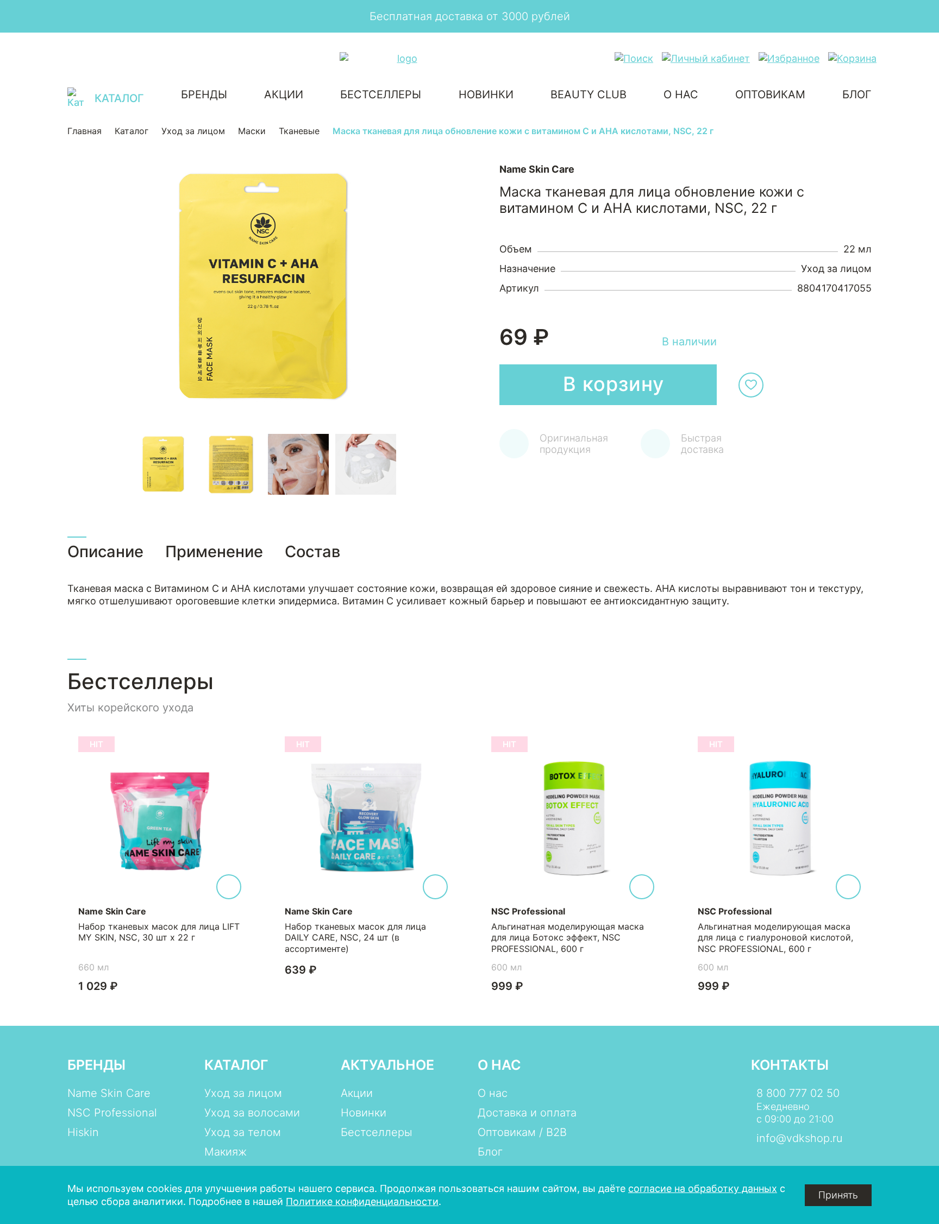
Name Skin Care (109, 1093)
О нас (680, 94)
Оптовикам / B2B (522, 1132)
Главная (84, 131)
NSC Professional (112, 1112)
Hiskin (83, 1132)
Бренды (204, 94)
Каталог (131, 131)
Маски (252, 131)
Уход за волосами (252, 1112)
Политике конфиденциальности (362, 1201)
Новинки (486, 94)
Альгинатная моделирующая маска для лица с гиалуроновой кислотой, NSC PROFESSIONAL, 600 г (775, 938)
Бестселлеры (380, 94)
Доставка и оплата (527, 1112)
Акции (283, 94)
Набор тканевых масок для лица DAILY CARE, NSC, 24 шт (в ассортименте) (355, 938)
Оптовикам (770, 94)
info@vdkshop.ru (799, 1138)
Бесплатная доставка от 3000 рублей (470, 16)
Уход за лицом (193, 131)
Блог (857, 94)
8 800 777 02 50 (798, 1093)
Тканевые (299, 131)
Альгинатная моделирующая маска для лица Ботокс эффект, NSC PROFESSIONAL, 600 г (567, 938)
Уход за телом (242, 1132)
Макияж (225, 1151)
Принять (838, 1195)
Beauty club (588, 94)
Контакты (790, 1065)
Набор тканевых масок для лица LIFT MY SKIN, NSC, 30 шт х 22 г (159, 932)
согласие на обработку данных (702, 1188)
